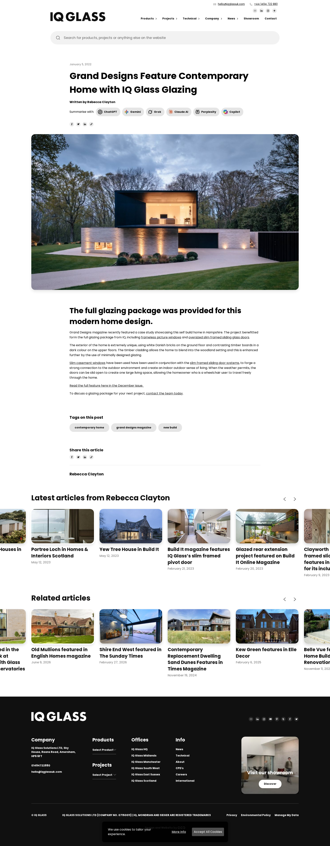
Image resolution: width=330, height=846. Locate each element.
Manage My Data (287, 815)
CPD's (180, 768)
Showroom (251, 18)
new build (170, 427)
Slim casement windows (87, 363)
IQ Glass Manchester (145, 762)
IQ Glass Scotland (143, 781)
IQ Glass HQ (139, 749)
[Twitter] (296, 719)
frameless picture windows (161, 337)
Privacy (231, 815)
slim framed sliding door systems (214, 363)
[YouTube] (270, 719)
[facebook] (72, 124)
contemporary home (89, 427)
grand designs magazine (133, 427)
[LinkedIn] (261, 10)
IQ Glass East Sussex (145, 774)
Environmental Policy (256, 815)
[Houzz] (283, 719)
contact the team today (164, 393)
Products (147, 18)
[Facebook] (290, 719)
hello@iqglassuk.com (231, 4)
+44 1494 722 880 (266, 4)
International (185, 781)
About (180, 762)
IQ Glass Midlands (143, 755)
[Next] (294, 499)
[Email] (255, 10)
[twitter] (78, 124)
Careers (181, 774)
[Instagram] (268, 10)
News (231, 18)
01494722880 (40, 765)
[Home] (77, 20)
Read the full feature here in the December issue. (107, 385)
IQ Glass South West (145, 768)
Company (212, 18)
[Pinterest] (277, 719)
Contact (271, 18)
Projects (168, 18)
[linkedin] (84, 124)
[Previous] (285, 499)
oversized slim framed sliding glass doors (218, 337)
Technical (190, 18)
